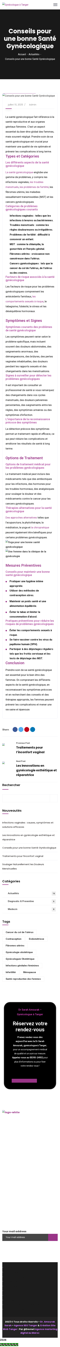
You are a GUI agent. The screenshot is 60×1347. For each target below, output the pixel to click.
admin (32, 104)
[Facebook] (15, 729)
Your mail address (14, 1231)
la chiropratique (40, 527)
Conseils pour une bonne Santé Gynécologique (29, 847)
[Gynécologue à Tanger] (15, 4)
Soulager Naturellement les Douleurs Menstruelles (23, 866)
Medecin (31, 909)
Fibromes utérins (15, 945)
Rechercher (11, 785)
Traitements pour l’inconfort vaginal (22, 856)
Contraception (13, 939)
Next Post (20, 761)
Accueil (22, 54)
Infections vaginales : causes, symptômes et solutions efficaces (28, 825)
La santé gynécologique (19, 172)
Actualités (34, 54)
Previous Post (23, 743)
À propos (11, 1164)
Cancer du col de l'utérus (19, 932)
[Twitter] (20, 729)
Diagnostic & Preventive (31, 901)
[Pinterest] (26, 729)
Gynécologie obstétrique (19, 952)
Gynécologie (13, 1188)
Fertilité (10, 1198)
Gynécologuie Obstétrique (20, 959)
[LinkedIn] (32, 729)
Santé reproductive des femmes (23, 979)
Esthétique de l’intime (19, 1202)
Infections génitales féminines (22, 965)
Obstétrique (13, 1193)
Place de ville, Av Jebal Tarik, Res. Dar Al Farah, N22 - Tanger (29, 1143)
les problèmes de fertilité (34, 187)
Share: (5, 729)
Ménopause (29, 972)
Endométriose (36, 939)
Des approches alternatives (21, 517)
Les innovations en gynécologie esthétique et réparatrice (36, 770)
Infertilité (11, 972)
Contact (11, 1173)
